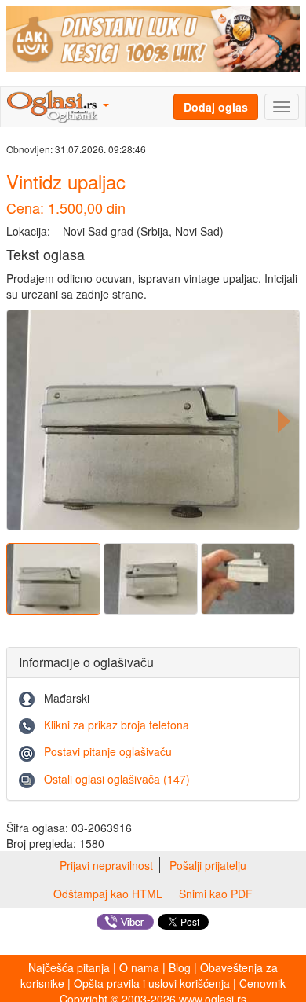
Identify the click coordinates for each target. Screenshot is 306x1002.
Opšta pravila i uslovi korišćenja (152, 983)
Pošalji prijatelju (207, 865)
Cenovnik (262, 983)
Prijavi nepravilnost (106, 865)
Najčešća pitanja (69, 967)
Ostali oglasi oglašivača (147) (117, 779)
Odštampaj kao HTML (107, 893)
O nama (139, 967)
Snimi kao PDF (216, 893)
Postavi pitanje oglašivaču (108, 751)
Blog (180, 967)
